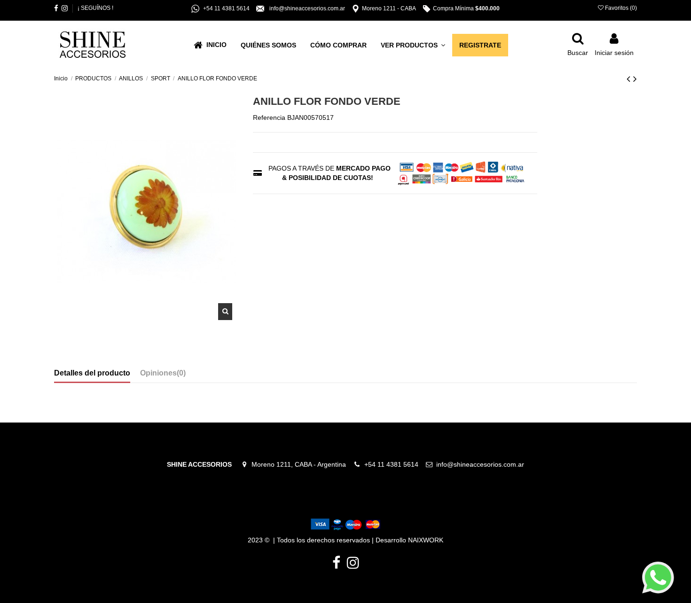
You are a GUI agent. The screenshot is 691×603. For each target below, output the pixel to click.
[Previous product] (630, 78)
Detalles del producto (92, 373)
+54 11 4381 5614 (394, 464)
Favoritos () (620, 8)
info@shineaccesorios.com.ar (480, 464)
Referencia (269, 117)
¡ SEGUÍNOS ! (95, 8)
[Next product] (635, 78)
